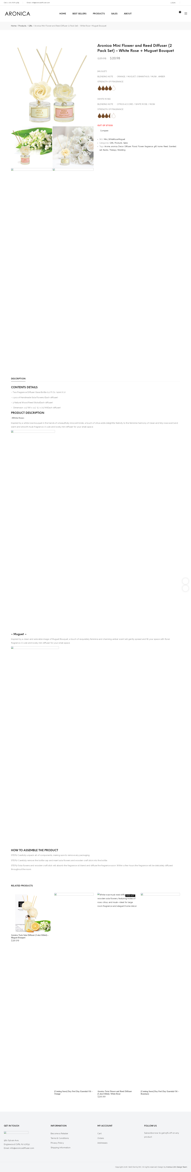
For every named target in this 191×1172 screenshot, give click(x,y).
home (160, 146)
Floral (134, 146)
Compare (104, 131)
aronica (114, 146)
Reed (166, 146)
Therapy (112, 150)
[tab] (18, 379)
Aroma (107, 146)
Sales (125, 143)
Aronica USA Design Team (176, 1167)
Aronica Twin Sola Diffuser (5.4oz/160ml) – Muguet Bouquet (30, 936)
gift (155, 146)
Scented (172, 146)
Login (173, 3)
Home (13, 26)
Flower (141, 146)
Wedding (121, 150)
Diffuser (128, 146)
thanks (105, 150)
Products (22, 26)
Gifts (30, 26)
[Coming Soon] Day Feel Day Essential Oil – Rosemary (160, 1092)
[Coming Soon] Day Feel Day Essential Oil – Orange (73, 1092)
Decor (121, 146)
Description (18, 378)
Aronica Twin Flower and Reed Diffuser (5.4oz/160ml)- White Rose (114, 1092)
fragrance (149, 146)
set (100, 150)
